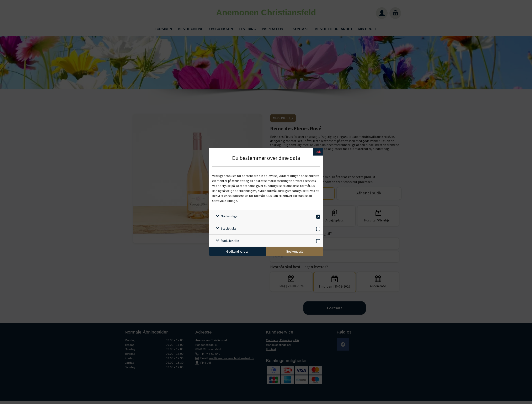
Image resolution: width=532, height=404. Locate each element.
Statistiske (228, 228)
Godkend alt (294, 251)
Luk (318, 151)
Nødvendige (229, 216)
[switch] (317, 216)
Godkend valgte (237, 251)
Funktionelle (230, 240)
